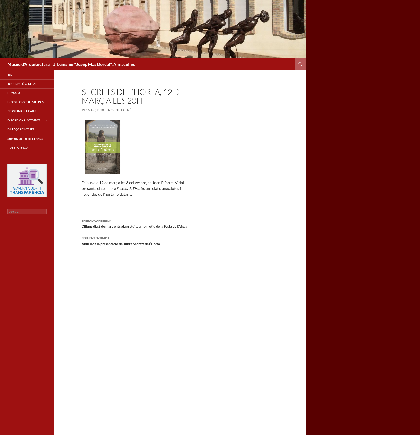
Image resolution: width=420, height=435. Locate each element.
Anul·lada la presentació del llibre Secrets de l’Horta (121, 241)
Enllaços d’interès (20, 129)
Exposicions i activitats (23, 120)
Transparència (17, 147)
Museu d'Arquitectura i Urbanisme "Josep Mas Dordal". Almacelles (71, 64)
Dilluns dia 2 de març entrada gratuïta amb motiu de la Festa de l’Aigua (134, 223)
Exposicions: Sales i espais (25, 102)
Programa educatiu (21, 111)
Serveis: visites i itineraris (25, 138)
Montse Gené (121, 110)
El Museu (13, 92)
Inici (10, 74)
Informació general (21, 83)
